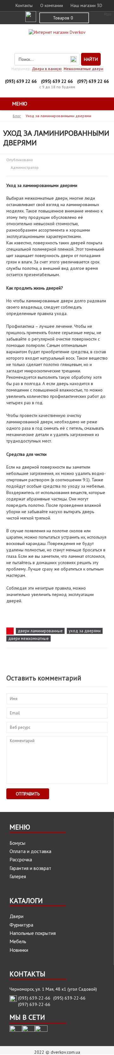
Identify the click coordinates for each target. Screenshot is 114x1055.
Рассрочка (21, 859)
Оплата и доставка (30, 851)
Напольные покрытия (33, 933)
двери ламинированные (40, 631)
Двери (16, 916)
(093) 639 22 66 (21, 81)
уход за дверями (85, 631)
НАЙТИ (91, 59)
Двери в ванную (47, 68)
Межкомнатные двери (83, 68)
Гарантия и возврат (30, 868)
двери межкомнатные (28, 638)
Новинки (19, 950)
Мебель (18, 941)
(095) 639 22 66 (57, 81)
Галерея (18, 876)
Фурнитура (21, 925)
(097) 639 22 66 (93, 81)
